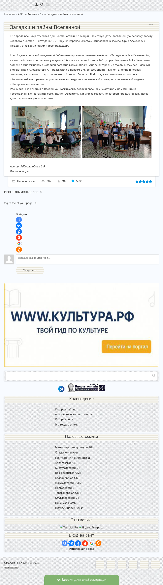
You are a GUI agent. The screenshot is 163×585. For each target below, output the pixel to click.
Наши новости (26, 181)
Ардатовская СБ (65, 462)
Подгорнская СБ (65, 487)
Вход (91, 548)
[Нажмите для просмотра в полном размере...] (46, 156)
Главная (9, 14)
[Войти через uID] (19, 220)
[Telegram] (61, 391)
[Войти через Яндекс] (19, 238)
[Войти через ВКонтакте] (19, 226)
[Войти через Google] (19, 244)
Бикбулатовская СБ (67, 467)
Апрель (32, 14)
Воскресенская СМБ (68, 472)
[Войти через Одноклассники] (19, 250)
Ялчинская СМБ (65, 502)
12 (41, 14)
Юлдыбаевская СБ (67, 497)
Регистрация (77, 548)
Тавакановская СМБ (68, 492)
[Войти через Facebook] (19, 232)
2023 (21, 14)
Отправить (30, 270)
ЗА (64, 181)
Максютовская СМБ (68, 482)
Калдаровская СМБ (67, 477)
